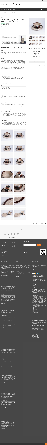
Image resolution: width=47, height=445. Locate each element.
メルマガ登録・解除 (4, 251)
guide (2, 9)
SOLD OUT (37, 61)
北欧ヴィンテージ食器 (6, 12)
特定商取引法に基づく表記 (42, 65)
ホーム (2, 12)
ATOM (4, 252)
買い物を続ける (43, 223)
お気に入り (37, 54)
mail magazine (12, 9)
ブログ (2, 249)
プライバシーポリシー (4, 255)
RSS (1, 252)
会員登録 (44, 0)
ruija (7, 15)
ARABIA (5, 15)
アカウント (33, 0)
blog (8, 9)
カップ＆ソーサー (13, 12)
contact (5, 9)
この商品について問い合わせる (35, 223)
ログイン (38, 0)
